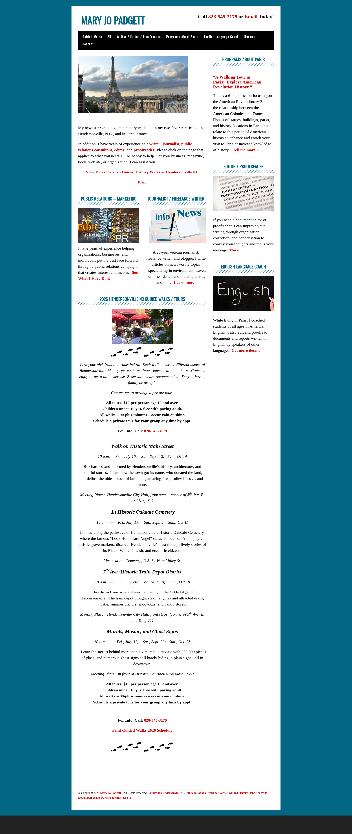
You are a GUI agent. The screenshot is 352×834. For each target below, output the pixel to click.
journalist (170, 144)
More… (236, 250)
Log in (127, 797)
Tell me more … (247, 150)
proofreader (144, 150)
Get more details (246, 350)
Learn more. (185, 282)
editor (119, 150)
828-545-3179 (222, 16)
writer (154, 144)
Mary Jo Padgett (113, 20)
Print (142, 182)
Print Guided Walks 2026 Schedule (142, 730)
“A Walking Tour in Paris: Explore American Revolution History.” (237, 82)
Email (251, 16)
